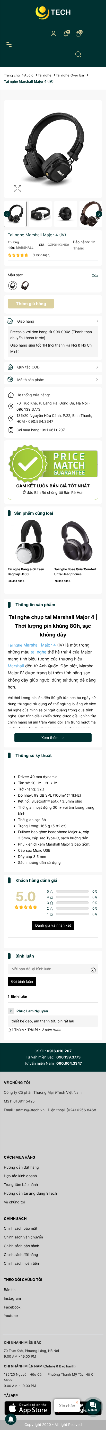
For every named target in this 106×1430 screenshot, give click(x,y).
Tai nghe (15, 645)
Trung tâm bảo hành (21, 1184)
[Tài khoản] (53, 33)
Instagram (12, 1298)
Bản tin (9, 1289)
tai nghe (38, 651)
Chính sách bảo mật (20, 1228)
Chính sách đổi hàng (21, 1254)
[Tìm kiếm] (78, 54)
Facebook (12, 1307)
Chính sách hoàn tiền (21, 1263)
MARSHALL (24, 247)
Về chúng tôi (14, 1202)
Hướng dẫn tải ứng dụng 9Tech (30, 1193)
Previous (7, 214)
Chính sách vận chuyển (23, 1237)
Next (99, 214)
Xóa (95, 275)
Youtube (11, 1315)
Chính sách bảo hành (21, 1246)
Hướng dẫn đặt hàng (21, 1167)
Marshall (16, 665)
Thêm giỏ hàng (31, 303)
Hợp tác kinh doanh (20, 1176)
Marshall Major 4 (39, 645)
